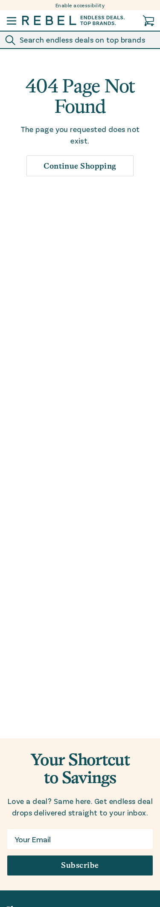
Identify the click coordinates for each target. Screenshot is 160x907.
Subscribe (80, 865)
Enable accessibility (80, 5)
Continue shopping (80, 165)
